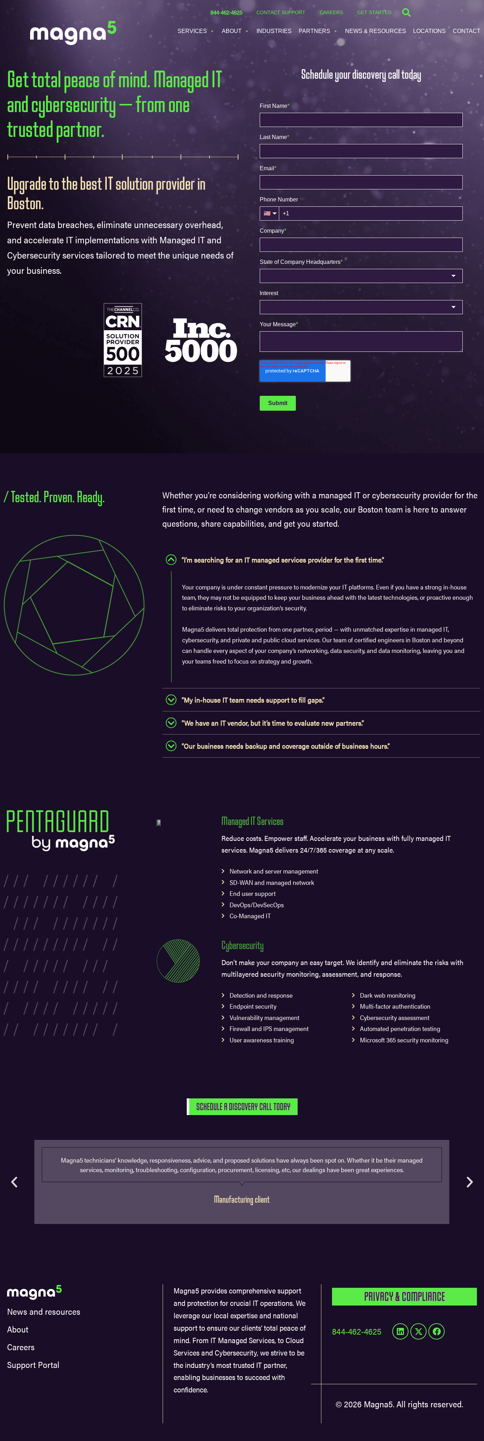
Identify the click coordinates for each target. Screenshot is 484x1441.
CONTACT (466, 31)
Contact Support (281, 12)
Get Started (374, 12)
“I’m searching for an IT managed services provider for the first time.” (283, 559)
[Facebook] (436, 1331)
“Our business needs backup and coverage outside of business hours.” (286, 746)
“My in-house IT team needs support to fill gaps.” (253, 699)
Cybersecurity (242, 945)
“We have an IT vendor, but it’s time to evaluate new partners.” (273, 722)
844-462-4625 (226, 12)
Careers (331, 12)
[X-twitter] (418, 1331)
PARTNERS (314, 31)
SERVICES (192, 31)
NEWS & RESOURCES (375, 31)
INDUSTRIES (274, 31)
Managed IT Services (252, 821)
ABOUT (232, 31)
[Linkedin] (400, 1331)
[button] (321, 559)
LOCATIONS (429, 31)
